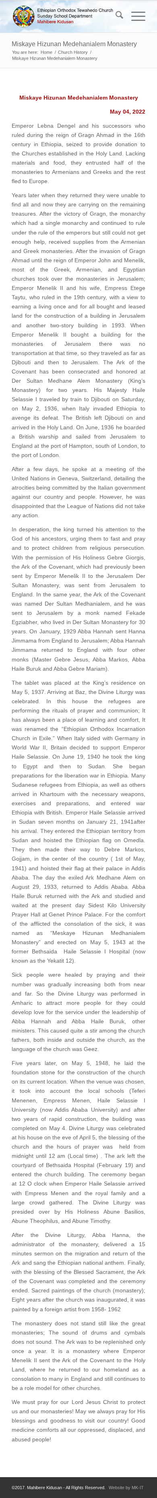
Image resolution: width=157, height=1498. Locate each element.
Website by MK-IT (126, 1487)
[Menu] (134, 16)
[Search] (115, 16)
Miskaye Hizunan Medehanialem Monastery (74, 44)
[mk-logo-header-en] (65, 16)
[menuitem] (115, 16)
